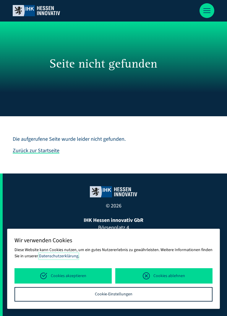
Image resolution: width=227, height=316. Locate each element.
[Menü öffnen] (207, 10)
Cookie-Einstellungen (113, 294)
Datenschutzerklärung (58, 256)
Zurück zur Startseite (36, 150)
